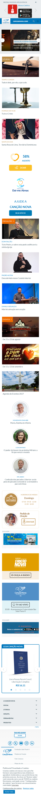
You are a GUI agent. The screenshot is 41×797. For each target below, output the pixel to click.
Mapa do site (19, 763)
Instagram (26, 743)
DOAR (23, 168)
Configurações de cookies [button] (12, 788)
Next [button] (35, 11)
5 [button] (29, 16)
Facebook (10, 743)
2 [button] (16, 16)
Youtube (21, 743)
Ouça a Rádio (22, 575)
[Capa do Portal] (20, 21)
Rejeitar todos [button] (28, 788)
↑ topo (36, 727)
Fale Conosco (19, 759)
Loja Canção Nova (13, 646)
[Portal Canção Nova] (6, 21)
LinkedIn (32, 743)
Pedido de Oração (20, 754)
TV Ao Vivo (22, 604)
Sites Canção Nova (38, 21)
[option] (20, 11)
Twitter (15, 743)
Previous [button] (5, 11)
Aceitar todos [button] (9, 792)
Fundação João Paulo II (22, 749)
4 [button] (25, 16)
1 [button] (11, 16)
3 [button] (20, 16)
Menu (34, 21)
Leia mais (15, 785)
